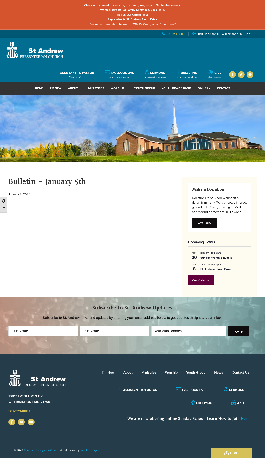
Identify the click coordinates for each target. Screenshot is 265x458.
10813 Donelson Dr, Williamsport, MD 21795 (224, 34)
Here (245, 418)
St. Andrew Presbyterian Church (40, 450)
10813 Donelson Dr (29, 399)
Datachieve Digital (90, 450)
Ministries (148, 372)
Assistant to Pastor (139, 390)
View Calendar (201, 280)
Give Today (204, 223)
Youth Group (195, 372)
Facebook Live (193, 390)
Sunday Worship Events (216, 257)
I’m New (108, 372)
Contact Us (240, 372)
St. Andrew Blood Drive (215, 269)
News (218, 372)
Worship (171, 372)
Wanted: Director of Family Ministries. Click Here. (132, 10)
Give (233, 452)
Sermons (236, 390)
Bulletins (203, 403)
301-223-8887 (174, 34)
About (128, 372)
